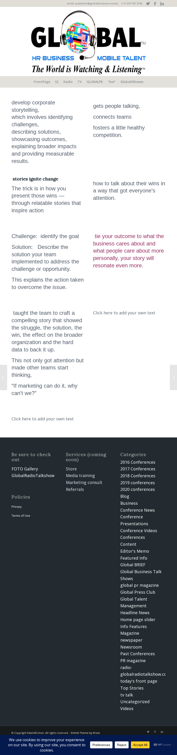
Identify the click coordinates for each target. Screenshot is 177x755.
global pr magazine (139, 585)
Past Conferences (137, 653)
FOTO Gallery (25, 469)
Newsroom (131, 647)
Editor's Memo (134, 551)
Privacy (17, 506)
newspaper (131, 640)
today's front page (138, 681)
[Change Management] (3, 377)
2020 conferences (137, 489)
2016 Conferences (137, 462)
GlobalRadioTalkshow (33, 475)
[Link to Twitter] (148, 3)
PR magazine (133, 660)
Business (129, 503)
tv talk (126, 695)
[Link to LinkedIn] (162, 3)
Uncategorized (135, 701)
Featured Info (133, 558)
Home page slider (137, 619)
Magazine (129, 633)
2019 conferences (137, 482)
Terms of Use (21, 515)
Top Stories (132, 688)
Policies (21, 497)
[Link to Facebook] (155, 3)
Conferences (132, 537)
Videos (126, 708)
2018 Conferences (137, 475)
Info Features (133, 626)
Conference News (137, 510)
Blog (124, 496)
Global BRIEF (132, 564)
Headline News (135, 612)
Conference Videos (138, 530)
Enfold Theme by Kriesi (85, 732)
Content (128, 544)
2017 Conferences (137, 469)
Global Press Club (137, 592)
